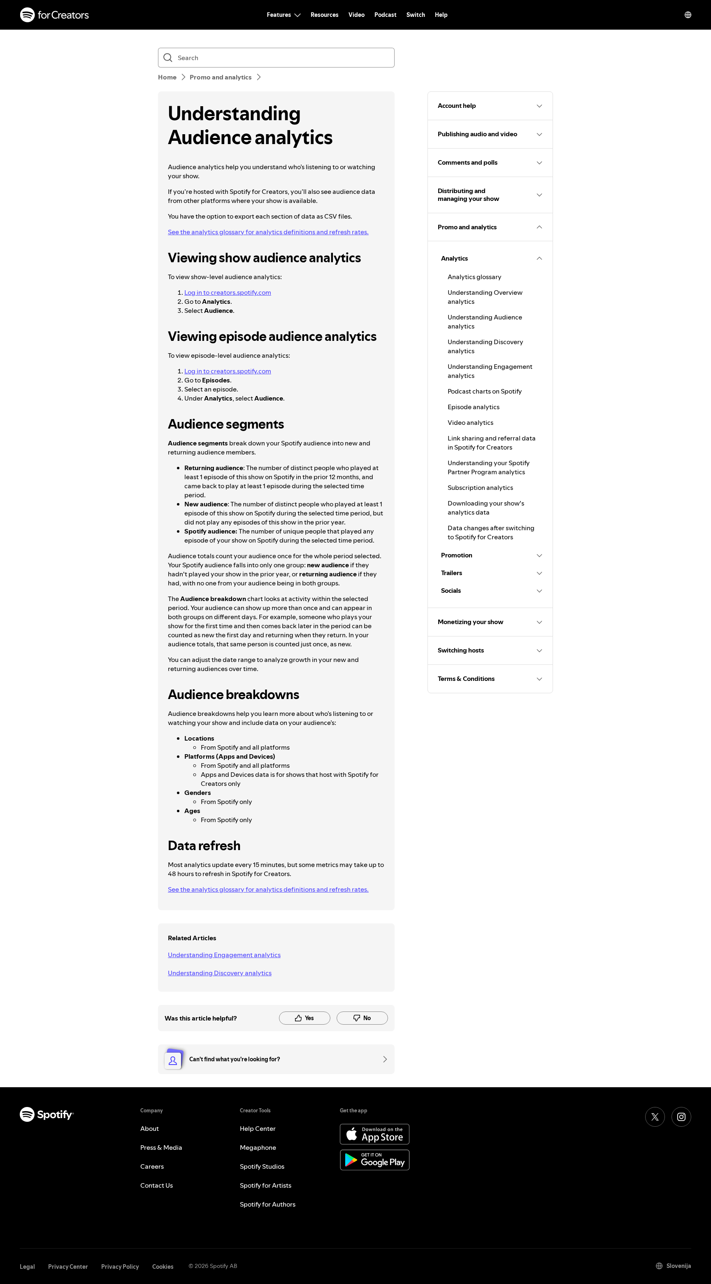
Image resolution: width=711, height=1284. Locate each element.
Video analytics (470, 422)
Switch (416, 15)
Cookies (163, 1267)
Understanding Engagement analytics (224, 954)
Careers (152, 1166)
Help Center (258, 1128)
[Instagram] (681, 1117)
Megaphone (258, 1147)
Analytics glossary (475, 276)
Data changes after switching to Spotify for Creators (491, 532)
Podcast (385, 15)
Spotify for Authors (267, 1204)
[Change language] (688, 14)
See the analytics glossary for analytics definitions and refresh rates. (268, 231)
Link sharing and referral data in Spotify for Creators (492, 442)
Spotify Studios (262, 1166)
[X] (655, 1117)
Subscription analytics (480, 487)
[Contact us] (382, 1059)
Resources (325, 15)
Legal (27, 1267)
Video (357, 15)
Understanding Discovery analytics (220, 972)
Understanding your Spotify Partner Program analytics (489, 467)
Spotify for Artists (265, 1185)
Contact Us (156, 1185)
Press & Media (161, 1147)
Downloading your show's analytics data (486, 508)
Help (441, 15)
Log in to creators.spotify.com (227, 292)
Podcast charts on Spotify (485, 391)
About (149, 1128)
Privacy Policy (120, 1267)
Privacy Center (68, 1267)
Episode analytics (474, 406)
